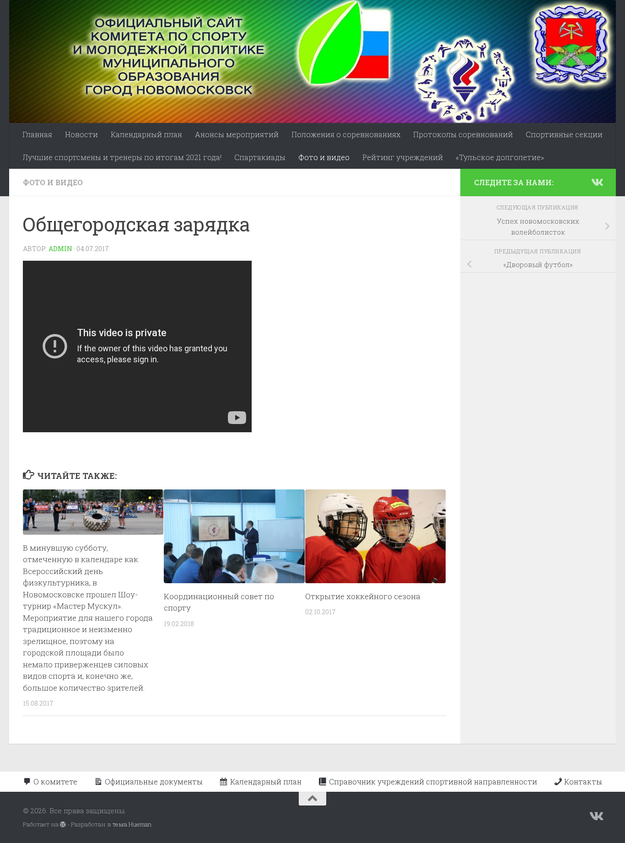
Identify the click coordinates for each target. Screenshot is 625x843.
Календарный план (146, 134)
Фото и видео (324, 157)
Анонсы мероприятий (237, 134)
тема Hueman (132, 824)
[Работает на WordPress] (63, 824)
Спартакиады (260, 157)
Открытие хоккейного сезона (362, 596)
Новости (81, 134)
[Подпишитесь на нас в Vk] (596, 182)
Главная (37, 134)
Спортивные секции (564, 134)
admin (60, 248)
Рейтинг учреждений (402, 157)
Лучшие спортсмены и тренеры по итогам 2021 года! (121, 157)
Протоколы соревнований (463, 134)
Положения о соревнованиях (345, 134)
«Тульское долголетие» (500, 157)
